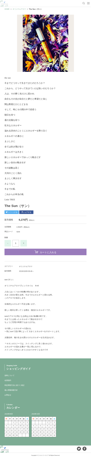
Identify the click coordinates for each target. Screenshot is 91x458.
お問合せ (8, 395)
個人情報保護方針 (11, 390)
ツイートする (12, 212)
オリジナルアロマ (19, 9)
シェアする (27, 212)
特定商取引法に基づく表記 (14, 385)
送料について (9, 375)
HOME (7, 9)
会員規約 (8, 380)
